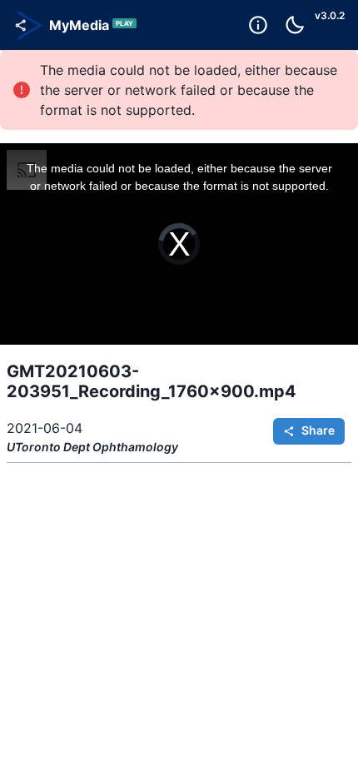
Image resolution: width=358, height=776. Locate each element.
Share (318, 430)
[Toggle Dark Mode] (294, 25)
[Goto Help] (258, 25)
